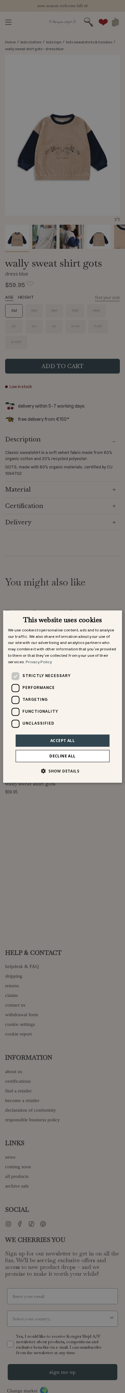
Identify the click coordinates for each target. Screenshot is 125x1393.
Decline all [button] (62, 756)
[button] (62, 771)
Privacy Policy (39, 662)
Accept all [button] (62, 740)
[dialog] (62, 696)
